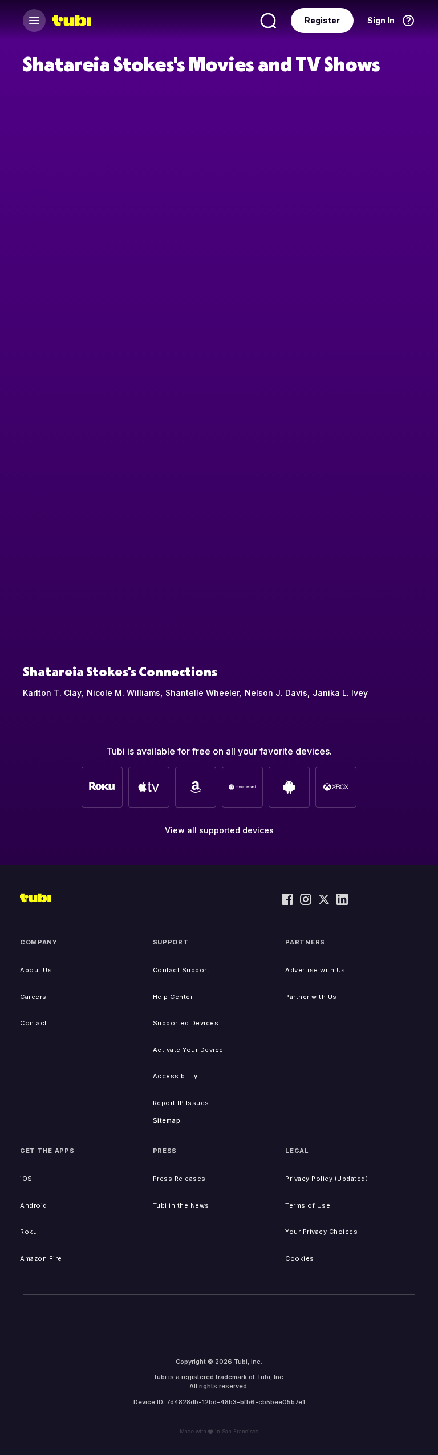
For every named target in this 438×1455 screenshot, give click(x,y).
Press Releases (179, 1179)
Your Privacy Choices (321, 1232)
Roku (28, 1232)
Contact (33, 1023)
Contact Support (181, 970)
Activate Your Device (188, 1050)
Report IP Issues (181, 1103)
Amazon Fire (41, 1258)
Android (33, 1205)
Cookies (299, 1258)
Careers (33, 997)
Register (322, 20)
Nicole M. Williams (123, 693)
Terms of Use (307, 1205)
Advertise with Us (315, 970)
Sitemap (167, 1120)
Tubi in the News (181, 1205)
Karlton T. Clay (52, 693)
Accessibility (175, 1076)
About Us (36, 970)
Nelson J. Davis (276, 693)
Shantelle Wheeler (202, 693)
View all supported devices (219, 830)
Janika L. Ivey (340, 693)
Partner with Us (311, 997)
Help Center (173, 997)
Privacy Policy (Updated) (326, 1179)
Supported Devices (186, 1023)
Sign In (381, 20)
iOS (26, 1179)
